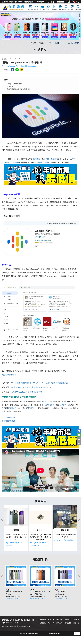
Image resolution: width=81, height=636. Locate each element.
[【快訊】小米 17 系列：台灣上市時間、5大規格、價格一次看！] (16, 517)
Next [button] (77, 25)
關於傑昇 (78, 9)
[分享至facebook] (12, 69)
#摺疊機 (70, 540)
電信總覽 (76, 620)
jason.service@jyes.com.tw (20, 626)
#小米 (7, 543)
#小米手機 (14, 543)
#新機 (20, 543)
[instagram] (41, 1)
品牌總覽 (43, 620)
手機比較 (48, 9)
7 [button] (46, 38)
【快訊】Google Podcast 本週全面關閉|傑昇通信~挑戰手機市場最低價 (16, 9)
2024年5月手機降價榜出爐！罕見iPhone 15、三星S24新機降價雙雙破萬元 (39, 383)
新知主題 (43, 623)
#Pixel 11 (45, 543)
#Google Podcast (8, 66)
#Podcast (32, 66)
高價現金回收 (13, 408)
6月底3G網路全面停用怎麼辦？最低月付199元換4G (31, 387)
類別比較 (51, 623)
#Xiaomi (8, 546)
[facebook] (61, 1)
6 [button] (44, 38)
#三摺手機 (62, 540)
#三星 (56, 540)
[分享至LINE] (17, 69)
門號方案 (66, 9)
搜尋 (77, 1)
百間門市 (32, 408)
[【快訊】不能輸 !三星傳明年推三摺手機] (65, 517)
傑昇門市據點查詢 (8, 421)
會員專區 (69, 1)
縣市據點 (59, 620)
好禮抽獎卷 (50, 405)
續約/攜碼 (62, 405)
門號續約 (15, 162)
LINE (79, 435)
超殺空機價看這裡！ (10, 375)
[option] (40, 25)
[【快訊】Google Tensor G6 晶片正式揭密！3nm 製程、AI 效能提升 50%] (40, 517)
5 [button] (42, 38)
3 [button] (38, 38)
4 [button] (40, 38)
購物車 (74, 2)
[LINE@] (51, 1)
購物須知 (68, 623)
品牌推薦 (51, 620)
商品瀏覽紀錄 (79, 439)
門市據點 (60, 9)
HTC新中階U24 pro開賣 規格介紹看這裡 (26, 392)
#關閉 (25, 66)
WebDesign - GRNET (55, 633)
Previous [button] (4, 25)
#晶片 (39, 543)
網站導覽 (76, 623)
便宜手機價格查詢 (8, 418)
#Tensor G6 (34, 546)
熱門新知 (59, 623)
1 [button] (34, 38)
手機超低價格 (43, 162)
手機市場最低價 (51, 159)
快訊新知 (72, 9)
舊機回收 (54, 9)
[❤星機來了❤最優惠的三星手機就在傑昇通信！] (40, 25)
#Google (19, 66)
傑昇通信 (36, 159)
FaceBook (79, 431)
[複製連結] (21, 69)
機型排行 (36, 9)
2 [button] (36, 38)
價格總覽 (30, 9)
